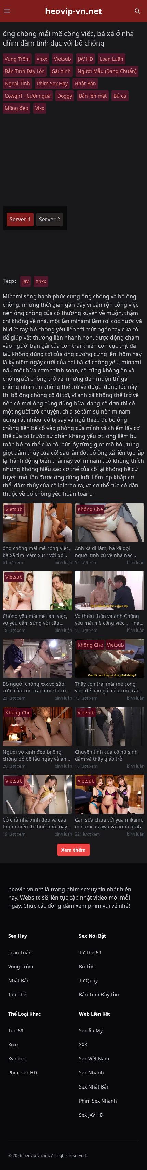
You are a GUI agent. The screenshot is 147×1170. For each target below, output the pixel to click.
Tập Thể (17, 994)
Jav (25, 281)
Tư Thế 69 (90, 952)
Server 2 (49, 219)
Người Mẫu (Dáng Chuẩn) (107, 71)
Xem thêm (73, 850)
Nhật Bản (85, 83)
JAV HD (85, 58)
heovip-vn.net (73, 10)
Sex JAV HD (91, 1114)
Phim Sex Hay (52, 83)
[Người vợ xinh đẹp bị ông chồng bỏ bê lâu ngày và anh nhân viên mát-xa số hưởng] (37, 726)
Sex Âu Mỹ (91, 1030)
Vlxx (39, 108)
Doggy (64, 95)
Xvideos (17, 1058)
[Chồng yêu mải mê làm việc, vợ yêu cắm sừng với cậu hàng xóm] (37, 590)
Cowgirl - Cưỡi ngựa (28, 95)
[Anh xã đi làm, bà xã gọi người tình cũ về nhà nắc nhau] (109, 522)
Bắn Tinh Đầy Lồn (25, 71)
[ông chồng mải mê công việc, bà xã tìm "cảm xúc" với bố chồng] (37, 522)
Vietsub (62, 58)
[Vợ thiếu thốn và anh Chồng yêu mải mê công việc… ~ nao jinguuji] (109, 590)
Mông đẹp (16, 108)
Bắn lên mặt (93, 95)
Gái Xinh (61, 71)
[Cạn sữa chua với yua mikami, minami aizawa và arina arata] (109, 794)
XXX (83, 1044)
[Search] (137, 11)
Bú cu (119, 95)
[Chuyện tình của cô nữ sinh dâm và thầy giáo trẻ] (109, 726)
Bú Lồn (87, 966)
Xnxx (42, 58)
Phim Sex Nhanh (98, 1100)
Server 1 (20, 219)
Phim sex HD (22, 1072)
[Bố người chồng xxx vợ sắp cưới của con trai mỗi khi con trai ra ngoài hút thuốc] (37, 658)
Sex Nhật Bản (94, 1086)
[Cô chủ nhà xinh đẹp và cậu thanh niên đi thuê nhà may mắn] (37, 794)
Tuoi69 (15, 1030)
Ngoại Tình (17, 83)
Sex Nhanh (91, 1072)
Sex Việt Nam (94, 1058)
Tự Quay (88, 980)
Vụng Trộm (17, 58)
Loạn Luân (111, 58)
